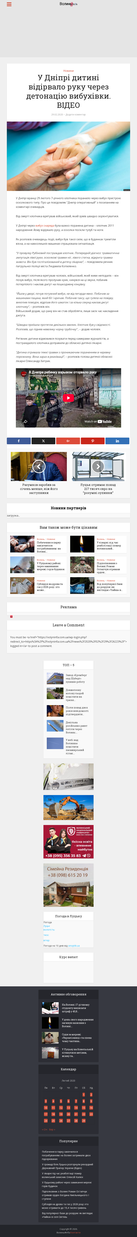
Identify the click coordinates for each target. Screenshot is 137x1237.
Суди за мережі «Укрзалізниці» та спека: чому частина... (77, 1038)
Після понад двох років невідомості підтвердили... (77, 711)
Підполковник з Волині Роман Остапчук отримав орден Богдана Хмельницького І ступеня (65, 1195)
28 (76, 1120)
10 (45, 1107)
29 (83, 1120)
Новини (68, 71)
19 (61, 1114)
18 (53, 1114)
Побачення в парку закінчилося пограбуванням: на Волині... (49, 547)
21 (76, 1114)
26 (61, 1120)
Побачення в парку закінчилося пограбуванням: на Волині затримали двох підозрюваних (66, 1155)
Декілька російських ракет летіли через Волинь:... (76, 727)
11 (53, 1107)
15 (83, 1107)
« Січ (44, 1129)
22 (83, 1114)
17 (45, 1114)
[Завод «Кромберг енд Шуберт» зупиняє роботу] (56, 678)
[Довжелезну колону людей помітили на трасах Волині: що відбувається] (56, 693)
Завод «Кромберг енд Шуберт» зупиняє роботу (76, 678)
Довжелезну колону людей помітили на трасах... (75, 695)
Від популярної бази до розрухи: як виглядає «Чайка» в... (110, 587)
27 (68, 1120)
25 (53, 1120)
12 (61, 1107)
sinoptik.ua (74, 945)
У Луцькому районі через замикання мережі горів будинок (50, 566)
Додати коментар (75, 114)
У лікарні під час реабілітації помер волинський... (109, 545)
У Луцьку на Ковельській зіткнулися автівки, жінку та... (77, 1053)
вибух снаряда (44, 225)
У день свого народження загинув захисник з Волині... (78, 1023)
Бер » (52, 1129)
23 (91, 1114)
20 (68, 1114)
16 (91, 1107)
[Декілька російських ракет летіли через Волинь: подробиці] (56, 726)
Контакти (75, 1232)
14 (76, 1107)
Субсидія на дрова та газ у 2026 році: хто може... (50, 587)
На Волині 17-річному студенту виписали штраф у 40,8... (75, 1008)
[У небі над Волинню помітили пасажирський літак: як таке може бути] (56, 743)
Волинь (41, 539)
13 (68, 1107)
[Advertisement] (68, 33)
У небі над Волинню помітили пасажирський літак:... (75, 746)
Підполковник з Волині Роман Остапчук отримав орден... (108, 568)
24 (45, 1120)
